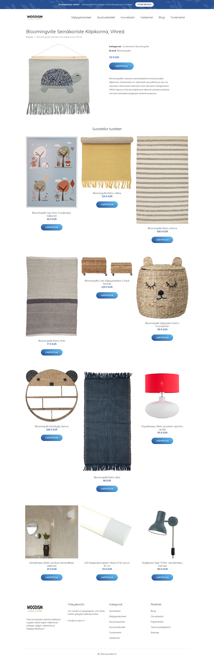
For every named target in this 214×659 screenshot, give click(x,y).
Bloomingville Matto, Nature (162, 228)
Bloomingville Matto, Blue (107, 477)
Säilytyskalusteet (81, 17)
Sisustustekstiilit (106, 17)
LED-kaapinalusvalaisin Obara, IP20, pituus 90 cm (107, 564)
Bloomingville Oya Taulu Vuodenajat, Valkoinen (51, 214)
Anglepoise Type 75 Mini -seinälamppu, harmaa (162, 564)
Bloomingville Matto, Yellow (107, 193)
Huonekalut (128, 17)
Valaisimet (146, 17)
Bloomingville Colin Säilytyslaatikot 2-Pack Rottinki (107, 282)
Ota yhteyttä (157, 616)
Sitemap (155, 632)
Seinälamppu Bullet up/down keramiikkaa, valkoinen (51, 564)
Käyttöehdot (157, 621)
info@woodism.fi (76, 620)
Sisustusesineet (117, 621)
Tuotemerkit (177, 17)
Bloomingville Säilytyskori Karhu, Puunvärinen (162, 325)
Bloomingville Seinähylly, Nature (51, 426)
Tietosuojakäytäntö (161, 627)
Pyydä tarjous (144, 4)
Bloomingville (142, 46)
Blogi (162, 17)
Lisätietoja (121, 66)
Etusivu (29, 37)
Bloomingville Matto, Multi (51, 340)
